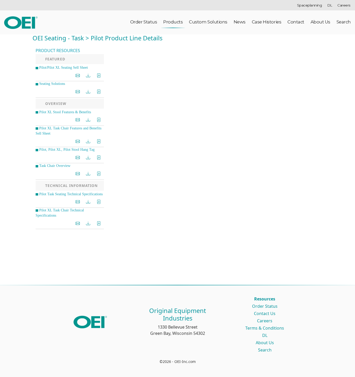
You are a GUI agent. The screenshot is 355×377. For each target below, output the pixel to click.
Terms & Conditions (264, 328)
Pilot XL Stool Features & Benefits (65, 112)
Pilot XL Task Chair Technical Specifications (60, 212)
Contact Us (264, 313)
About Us (320, 21)
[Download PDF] (88, 76)
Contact (295, 21)
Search (344, 21)
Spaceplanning (309, 5)
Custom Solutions (208, 21)
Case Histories (266, 21)
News (240, 21)
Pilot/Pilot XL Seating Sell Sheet (63, 68)
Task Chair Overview (54, 166)
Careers (343, 5)
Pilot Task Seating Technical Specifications (71, 194)
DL (329, 5)
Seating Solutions (52, 84)
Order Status (143, 21)
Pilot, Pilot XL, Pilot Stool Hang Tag (67, 150)
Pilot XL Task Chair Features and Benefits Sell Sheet (68, 130)
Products (173, 21)
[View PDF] (99, 76)
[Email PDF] (78, 76)
